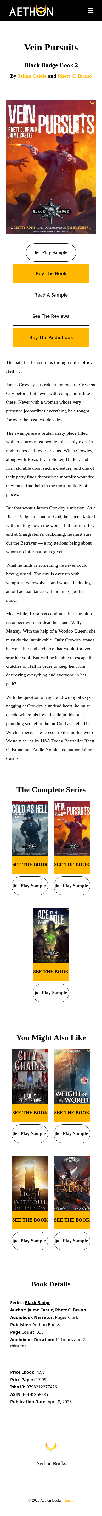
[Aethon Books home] (51, 1447)
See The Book (30, 864)
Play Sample (54, 252)
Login (69, 1500)
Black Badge (37, 1302)
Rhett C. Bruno (75, 76)
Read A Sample (51, 295)
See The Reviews (51, 316)
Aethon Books (51, 1463)
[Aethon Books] (31, 10)
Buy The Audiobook (51, 337)
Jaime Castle (32, 76)
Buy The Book (51, 273)
